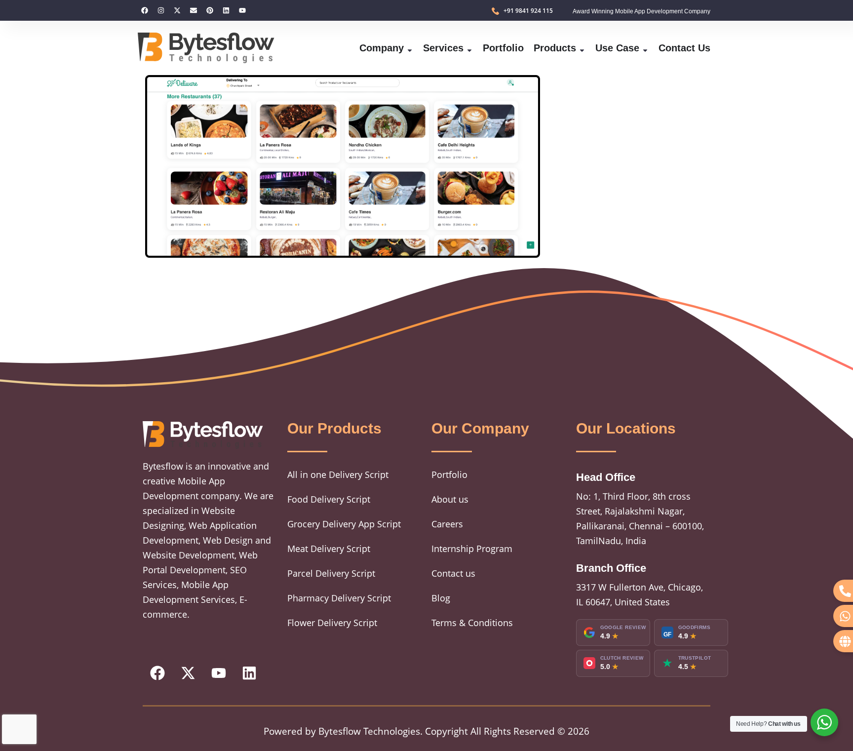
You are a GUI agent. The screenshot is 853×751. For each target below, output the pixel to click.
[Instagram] (161, 10)
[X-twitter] (177, 10)
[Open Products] (582, 47)
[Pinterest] (210, 10)
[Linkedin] (226, 10)
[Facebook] (145, 10)
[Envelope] (193, 10)
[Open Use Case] (645, 47)
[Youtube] (242, 10)
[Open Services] (469, 47)
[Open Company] (409, 47)
